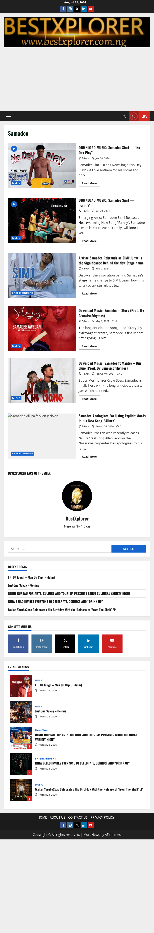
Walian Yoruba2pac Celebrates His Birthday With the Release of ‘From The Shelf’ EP (62, 609)
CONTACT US (78, 817)
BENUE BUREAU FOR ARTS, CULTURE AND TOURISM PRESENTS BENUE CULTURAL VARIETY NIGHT (69, 593)
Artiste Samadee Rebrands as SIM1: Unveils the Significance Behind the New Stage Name (42, 275)
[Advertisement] (77, 77)
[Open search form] (124, 116)
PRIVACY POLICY (102, 817)
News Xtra (41, 730)
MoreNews (91, 834)
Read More (91, 184)
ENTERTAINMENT (22, 293)
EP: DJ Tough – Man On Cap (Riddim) (31, 577)
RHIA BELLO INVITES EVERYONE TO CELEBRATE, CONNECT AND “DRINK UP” (55, 601)
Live (144, 116)
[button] (8, 116)
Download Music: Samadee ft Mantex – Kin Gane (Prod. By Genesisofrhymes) (42, 380)
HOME (42, 817)
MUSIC (16, 183)
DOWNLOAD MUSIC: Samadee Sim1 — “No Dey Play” (42, 165)
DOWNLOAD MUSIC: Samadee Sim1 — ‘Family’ (42, 220)
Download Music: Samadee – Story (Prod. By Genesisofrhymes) (42, 328)
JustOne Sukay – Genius (23, 585)
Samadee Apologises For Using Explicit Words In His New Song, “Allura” (42, 436)
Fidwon (85, 158)
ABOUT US (57, 817)
